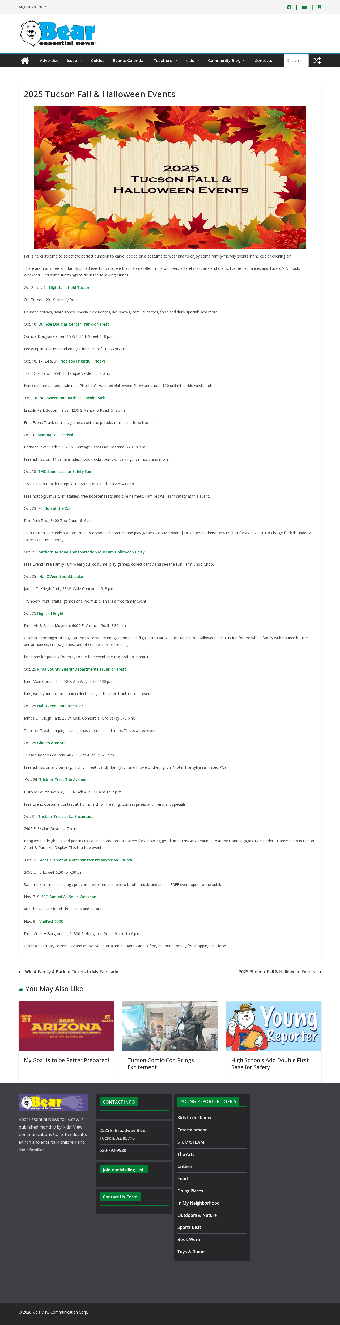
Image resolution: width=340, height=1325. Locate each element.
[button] (79, 60)
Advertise (49, 60)
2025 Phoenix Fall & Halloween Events (277, 972)
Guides (97, 60)
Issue (72, 60)
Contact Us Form (120, 1197)
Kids (190, 60)
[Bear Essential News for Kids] (25, 60)
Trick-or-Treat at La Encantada (66, 816)
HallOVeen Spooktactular (60, 705)
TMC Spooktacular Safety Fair (65, 471)
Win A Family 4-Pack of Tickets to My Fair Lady (71, 972)
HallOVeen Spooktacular (61, 576)
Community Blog (224, 60)
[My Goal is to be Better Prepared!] (66, 1005)
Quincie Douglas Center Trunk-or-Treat (73, 324)
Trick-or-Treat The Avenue (62, 779)
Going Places (190, 1191)
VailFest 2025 (51, 921)
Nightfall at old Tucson (69, 287)
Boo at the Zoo (58, 508)
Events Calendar (129, 60)
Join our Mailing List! (124, 1170)
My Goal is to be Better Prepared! (66, 1060)
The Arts (185, 1154)
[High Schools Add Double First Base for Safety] (273, 1005)
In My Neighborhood (198, 1203)
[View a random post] (317, 60)
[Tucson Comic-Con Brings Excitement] (170, 1005)
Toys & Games (191, 1252)
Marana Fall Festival (55, 434)
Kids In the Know (194, 1118)
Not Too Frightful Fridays (83, 361)
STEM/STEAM (190, 1142)
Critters (185, 1166)
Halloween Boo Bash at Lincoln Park (72, 397)
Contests (263, 60)
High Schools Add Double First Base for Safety (270, 1064)
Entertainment (192, 1130)
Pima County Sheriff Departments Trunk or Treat (81, 669)
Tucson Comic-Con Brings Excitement (161, 1064)
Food (182, 1178)
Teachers (163, 60)
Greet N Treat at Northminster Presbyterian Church (85, 860)
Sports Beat (189, 1227)
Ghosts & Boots (51, 742)
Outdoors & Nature (197, 1215)
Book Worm (189, 1239)
